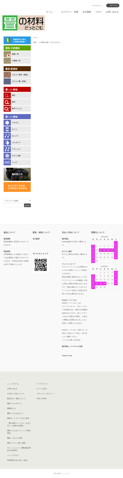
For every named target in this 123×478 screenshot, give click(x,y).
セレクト (15, 136)
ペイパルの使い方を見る (71, 340)
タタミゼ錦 (16, 156)
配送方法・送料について (16, 398)
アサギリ (15, 123)
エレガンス (16, 142)
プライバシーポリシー (45, 394)
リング (14, 162)
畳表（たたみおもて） (15, 413)
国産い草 (15, 54)
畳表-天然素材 (12, 48)
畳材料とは (11, 408)
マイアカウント (97, 5)
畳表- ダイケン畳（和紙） (17, 443)
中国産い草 (16, 61)
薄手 (13, 95)
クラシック (16, 149)
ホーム (49, 12)
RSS (38, 398)
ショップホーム (13, 384)
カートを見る (42, 389)
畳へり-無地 (11, 89)
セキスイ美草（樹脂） (20, 75)
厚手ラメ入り (17, 109)
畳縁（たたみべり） (14, 403)
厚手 (13, 102)
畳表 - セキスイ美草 (14, 438)
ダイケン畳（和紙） (19, 81)
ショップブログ (13, 455)
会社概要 (87, 12)
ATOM (44, 398)
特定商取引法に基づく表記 (17, 460)
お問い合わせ (112, 12)
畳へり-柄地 (11, 117)
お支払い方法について (15, 394)
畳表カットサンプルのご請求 (18, 418)
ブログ (98, 12)
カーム (14, 129)
